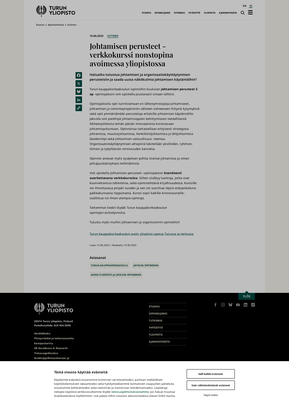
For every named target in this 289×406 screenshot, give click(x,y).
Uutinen (71, 24)
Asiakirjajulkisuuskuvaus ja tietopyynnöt (51, 360)
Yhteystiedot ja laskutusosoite (54, 338)
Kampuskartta (43, 343)
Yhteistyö (194, 12)
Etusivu (146, 12)
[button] (250, 12)
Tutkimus (179, 12)
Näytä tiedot (211, 395)
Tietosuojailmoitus (46, 353)
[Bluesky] (78, 91)
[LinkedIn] (78, 99)
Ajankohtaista (228, 12)
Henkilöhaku (42, 333)
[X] (78, 83)
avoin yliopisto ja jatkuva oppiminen (116, 274)
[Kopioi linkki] (78, 108)
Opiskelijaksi (162, 12)
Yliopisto (209, 12)
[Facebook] (78, 75)
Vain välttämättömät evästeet (210, 385)
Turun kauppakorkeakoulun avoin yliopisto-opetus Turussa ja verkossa (142, 234)
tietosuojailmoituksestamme (130, 392)
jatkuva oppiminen (146, 265)
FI (251, 5)
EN (244, 5)
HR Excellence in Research (51, 348)
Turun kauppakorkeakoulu (109, 265)
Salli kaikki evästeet (210, 374)
